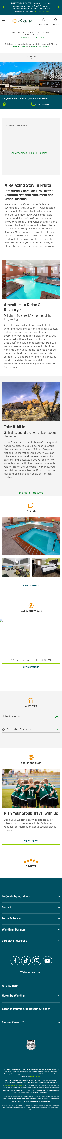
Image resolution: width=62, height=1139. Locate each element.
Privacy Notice (35, 1076)
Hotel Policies (39, 153)
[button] (3, 7)
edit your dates (20, 46)
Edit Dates (24, 37)
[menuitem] (3, 21)
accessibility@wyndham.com (14, 1085)
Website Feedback (31, 972)
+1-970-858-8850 (42, 104)
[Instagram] (36, 961)
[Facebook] (15, 961)
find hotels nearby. (40, 46)
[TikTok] (26, 961)
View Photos (31, 586)
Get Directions (31, 667)
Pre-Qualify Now (41, 11)
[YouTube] (47, 961)
